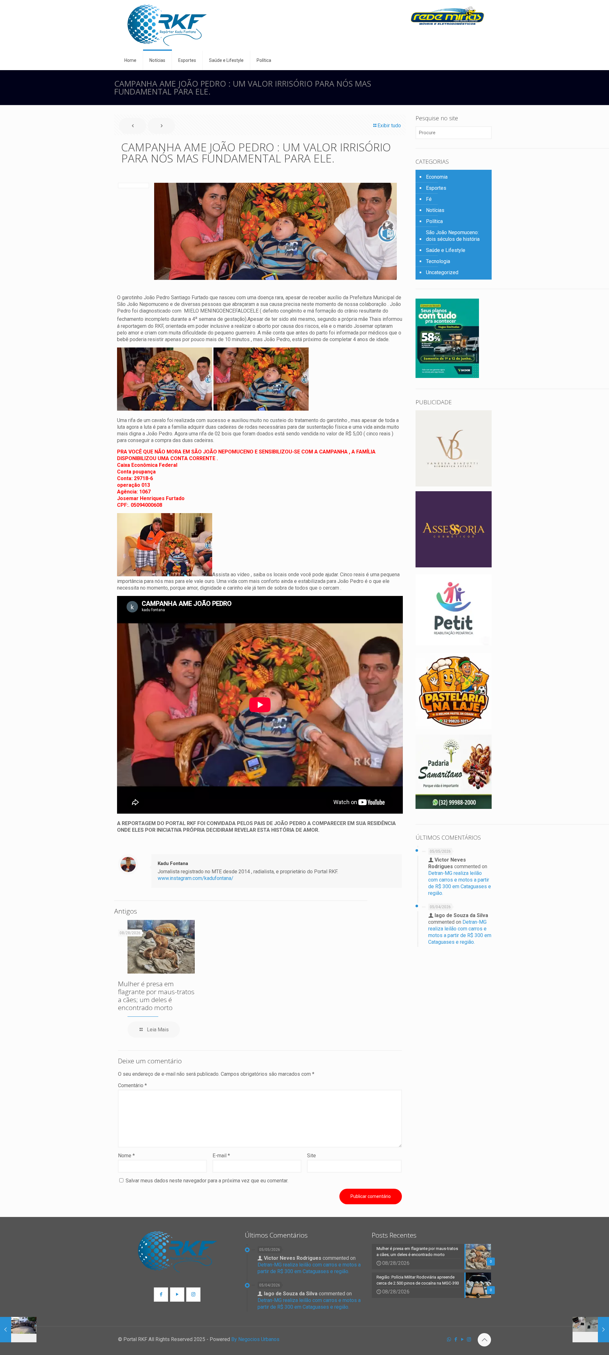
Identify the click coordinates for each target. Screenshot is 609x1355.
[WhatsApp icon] (449, 1339)
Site (311, 1156)
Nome (126, 1156)
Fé (429, 199)
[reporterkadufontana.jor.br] (167, 25)
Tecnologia (438, 261)
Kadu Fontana (173, 863)
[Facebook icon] (455, 1339)
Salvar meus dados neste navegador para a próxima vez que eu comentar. (207, 1181)
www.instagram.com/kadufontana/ (195, 878)
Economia (437, 177)
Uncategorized (442, 272)
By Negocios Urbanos (255, 1339)
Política (434, 221)
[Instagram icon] (469, 1339)
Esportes (436, 188)
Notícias (435, 210)
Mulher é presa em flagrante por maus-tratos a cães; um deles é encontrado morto (156, 995)
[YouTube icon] (462, 1339)
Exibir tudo (389, 125)
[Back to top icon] (484, 1339)
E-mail (221, 1156)
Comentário (132, 1085)
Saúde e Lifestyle (445, 250)
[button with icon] (161, 1294)
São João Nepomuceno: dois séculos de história (453, 235)
